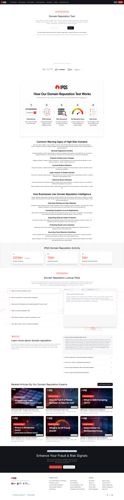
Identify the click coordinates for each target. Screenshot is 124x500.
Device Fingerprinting (40, 2)
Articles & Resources (107, 485)
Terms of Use (92, 485)
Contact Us (91, 482)
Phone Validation (30, 2)
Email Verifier (73, 480)
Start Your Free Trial (55, 467)
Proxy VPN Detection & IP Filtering (57, 480)
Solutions (56, 2)
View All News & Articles (104, 384)
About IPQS (91, 480)
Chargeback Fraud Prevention (77, 489)
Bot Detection (52, 489)
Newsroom (105, 489)
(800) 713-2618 (61, 451)
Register (120, 2)
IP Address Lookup (54, 482)
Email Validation (74, 482)
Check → (70, 28)
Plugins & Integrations (107, 487)
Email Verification (22, 2)
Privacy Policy (92, 487)
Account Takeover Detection (56, 485)
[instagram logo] (112, 495)
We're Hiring (31, 495)
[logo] (28, 478)
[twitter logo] (109, 495)
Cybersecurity (49, 2)
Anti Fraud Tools (106, 482)
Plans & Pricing (106, 480)
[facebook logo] (107, 495)
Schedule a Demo (69, 467)
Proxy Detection (13, 2)
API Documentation (93, 489)
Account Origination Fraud (76, 485)
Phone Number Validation (55, 487)
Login (115, 2)
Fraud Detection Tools (63, 2)
